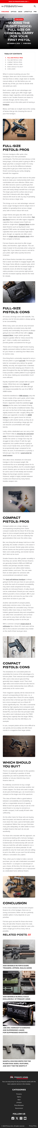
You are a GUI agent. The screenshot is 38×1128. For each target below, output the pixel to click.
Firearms (5, 11)
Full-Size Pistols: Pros (15, 58)
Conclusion (11, 69)
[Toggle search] (35, 6)
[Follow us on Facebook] (13, 1118)
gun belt (22, 360)
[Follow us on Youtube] (25, 1118)
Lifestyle (28, 11)
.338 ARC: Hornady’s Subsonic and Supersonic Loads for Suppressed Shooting (16, 1030)
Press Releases (19, 1105)
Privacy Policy (33, 1126)
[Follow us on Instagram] (21, 1118)
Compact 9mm (24, 224)
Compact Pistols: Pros (14, 62)
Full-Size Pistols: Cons (14, 60)
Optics (13, 11)
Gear (20, 11)
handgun (6, 104)
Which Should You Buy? (15, 67)
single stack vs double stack (19, 236)
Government (19, 1108)
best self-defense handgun (15, 579)
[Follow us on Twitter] (17, 1118)
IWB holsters (23, 395)
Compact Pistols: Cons (14, 64)
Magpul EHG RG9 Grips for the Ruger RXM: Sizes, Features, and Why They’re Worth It (17, 1063)
